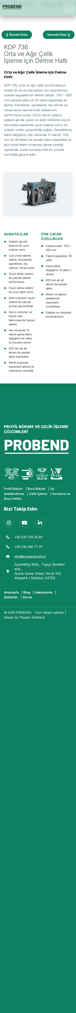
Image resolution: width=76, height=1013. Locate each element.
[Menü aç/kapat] (69, 8)
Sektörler (11, 597)
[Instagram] (9, 522)
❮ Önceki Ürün (17, 34)
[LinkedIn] (40, 522)
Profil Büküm (13, 489)
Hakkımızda (43, 592)
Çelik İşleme (38, 494)
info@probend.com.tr (30, 556)
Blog (26, 592)
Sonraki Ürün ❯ (58, 34)
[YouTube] (24, 522)
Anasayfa (11, 592)
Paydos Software (32, 617)
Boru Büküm (36, 489)
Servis (27, 597)
